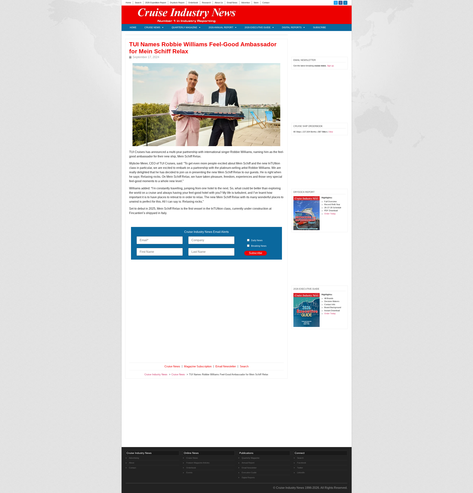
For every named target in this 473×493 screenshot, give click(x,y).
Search (138, 2)
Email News (232, 2)
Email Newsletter (225, 366)
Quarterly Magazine (184, 27)
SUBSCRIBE (319, 27)
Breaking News (258, 246)
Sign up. (330, 66)
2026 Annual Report (221, 27)
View (331, 132)
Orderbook (193, 2)
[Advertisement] (206, 312)
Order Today (330, 214)
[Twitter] (336, 3)
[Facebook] (340, 3)
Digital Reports (292, 27)
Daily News (257, 240)
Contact (265, 2)
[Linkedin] (345, 3)
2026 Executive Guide (257, 27)
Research (206, 2)
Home (128, 2)
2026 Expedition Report (155, 2)
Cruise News (152, 27)
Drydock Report (177, 2)
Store (256, 2)
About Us (219, 2)
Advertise (245, 2)
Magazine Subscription (198, 366)
